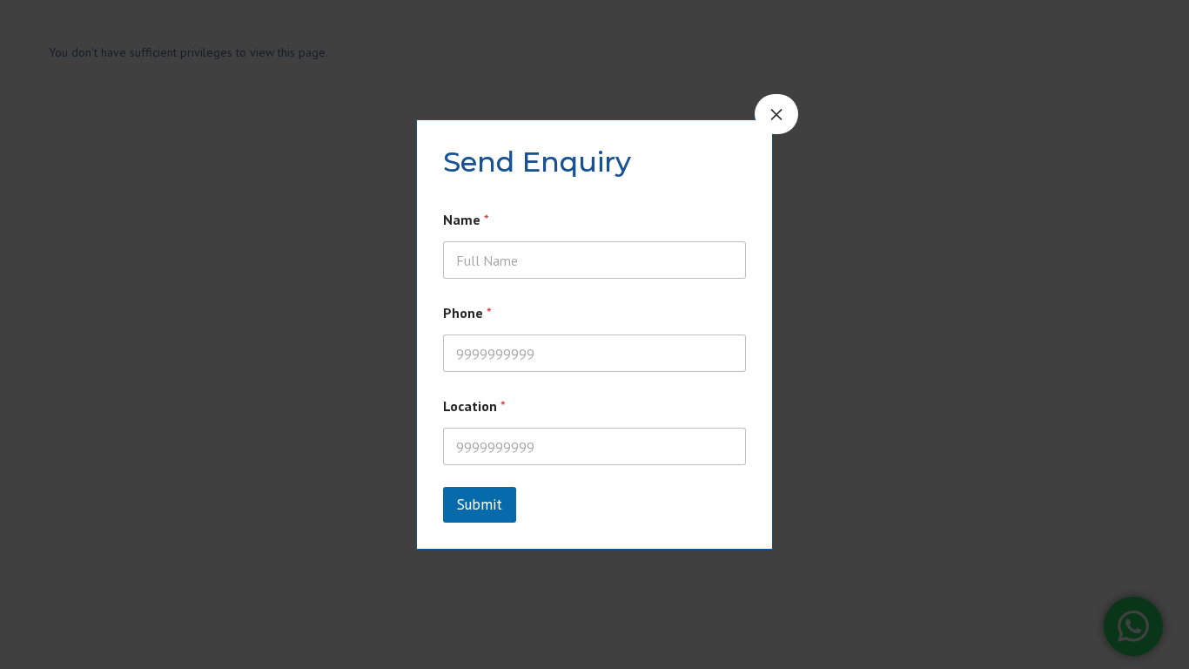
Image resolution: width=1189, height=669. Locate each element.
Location (474, 406)
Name (466, 220)
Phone (467, 313)
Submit (479, 504)
